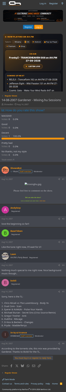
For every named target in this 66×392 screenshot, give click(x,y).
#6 (63, 343)
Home (55, 383)
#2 (63, 218)
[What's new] (62, 3)
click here (42, 201)
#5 (63, 291)
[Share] (59, 179)
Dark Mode (9, 379)
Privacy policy (37, 383)
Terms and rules (21, 383)
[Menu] (4, 3)
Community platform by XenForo (26, 389)
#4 (63, 265)
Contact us (7, 383)
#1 (63, 179)
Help (48, 383)
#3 (63, 242)
